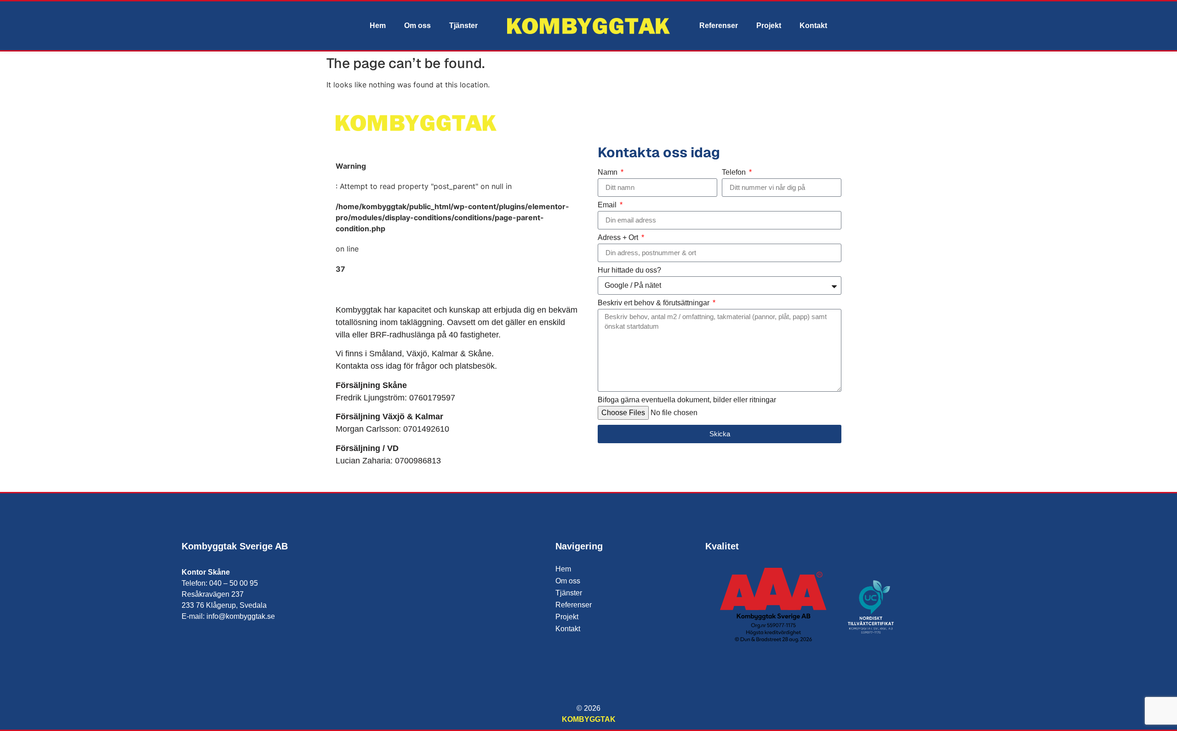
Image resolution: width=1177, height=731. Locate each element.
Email (608, 205)
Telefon (735, 172)
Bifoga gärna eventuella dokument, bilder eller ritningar (687, 400)
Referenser (718, 25)
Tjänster (463, 25)
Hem (378, 25)
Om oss (417, 25)
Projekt (768, 25)
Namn (608, 172)
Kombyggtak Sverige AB (235, 546)
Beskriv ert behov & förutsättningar (654, 303)
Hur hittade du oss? (629, 270)
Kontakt (813, 25)
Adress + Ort (619, 237)
